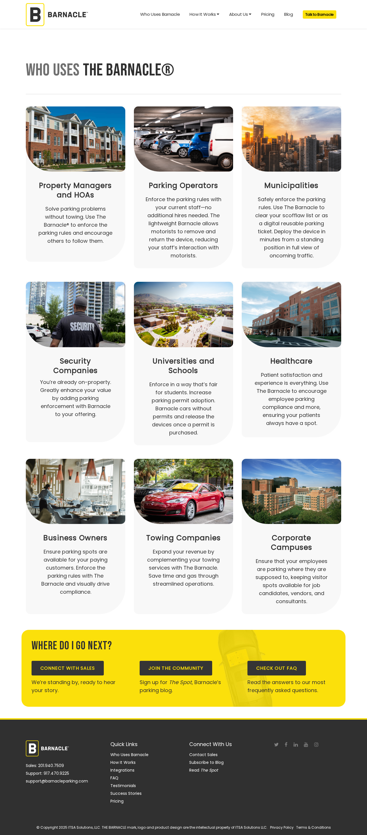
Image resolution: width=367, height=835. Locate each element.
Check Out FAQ (276, 668)
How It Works (123, 762)
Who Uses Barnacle (129, 755)
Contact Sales (203, 755)
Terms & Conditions (313, 827)
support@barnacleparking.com (57, 781)
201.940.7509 (51, 765)
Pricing (117, 801)
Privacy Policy (282, 827)
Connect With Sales (67, 668)
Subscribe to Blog (206, 762)
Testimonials (123, 786)
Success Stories (126, 793)
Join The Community (176, 668)
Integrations (122, 770)
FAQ (114, 778)
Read (203, 770)
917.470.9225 (56, 773)
